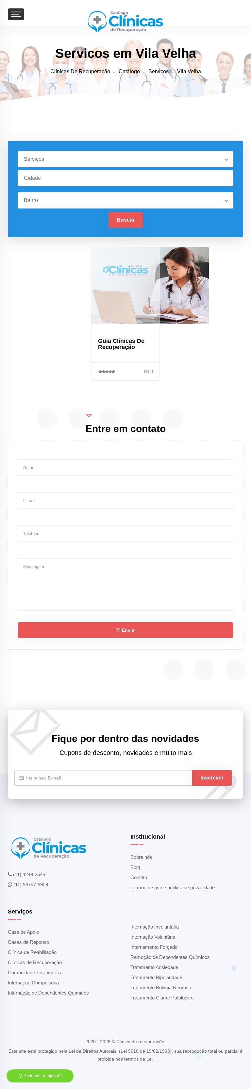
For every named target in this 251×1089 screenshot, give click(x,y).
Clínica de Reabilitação (32, 952)
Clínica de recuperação (140, 1041)
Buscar (126, 220)
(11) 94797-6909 (30, 884)
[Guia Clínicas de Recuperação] (125, 285)
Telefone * (29, 519)
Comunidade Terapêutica (34, 972)
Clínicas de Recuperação (35, 962)
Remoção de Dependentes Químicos (170, 957)
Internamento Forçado (153, 947)
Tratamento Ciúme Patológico (161, 997)
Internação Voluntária (152, 937)
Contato (138, 877)
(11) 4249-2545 (28, 874)
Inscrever (212, 777)
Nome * (26, 453)
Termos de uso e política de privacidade (172, 887)
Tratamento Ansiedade (154, 967)
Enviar (128, 630)
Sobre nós (141, 857)
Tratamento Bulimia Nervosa (160, 987)
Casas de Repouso (28, 942)
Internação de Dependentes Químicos (48, 993)
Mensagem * (31, 552)
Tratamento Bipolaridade (156, 977)
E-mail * (26, 486)
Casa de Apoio (23, 932)
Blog (135, 867)
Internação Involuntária (154, 927)
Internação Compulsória (33, 982)
